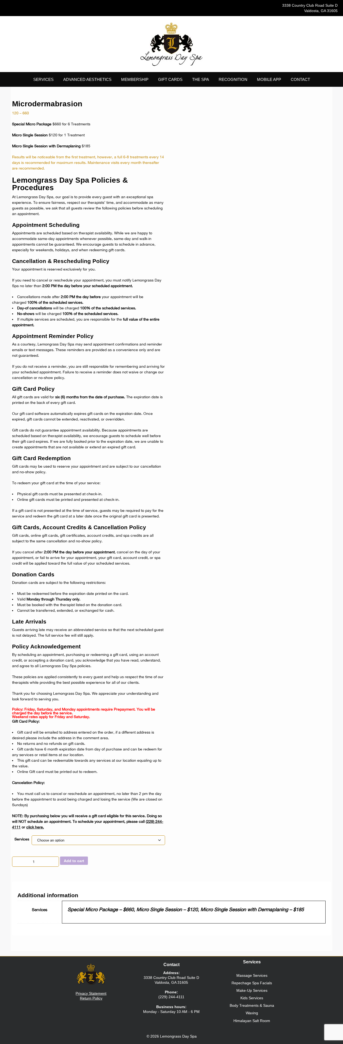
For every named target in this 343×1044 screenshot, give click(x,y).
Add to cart (74, 861)
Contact (300, 79)
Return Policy (91, 998)
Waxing (252, 1013)
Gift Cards (170, 79)
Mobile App (269, 79)
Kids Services (251, 998)
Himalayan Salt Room (251, 1021)
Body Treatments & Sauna (252, 1005)
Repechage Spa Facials (252, 983)
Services (21, 839)
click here (34, 827)
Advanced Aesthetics (87, 79)
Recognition (233, 79)
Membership (134, 79)
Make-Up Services (251, 990)
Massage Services (251, 975)
